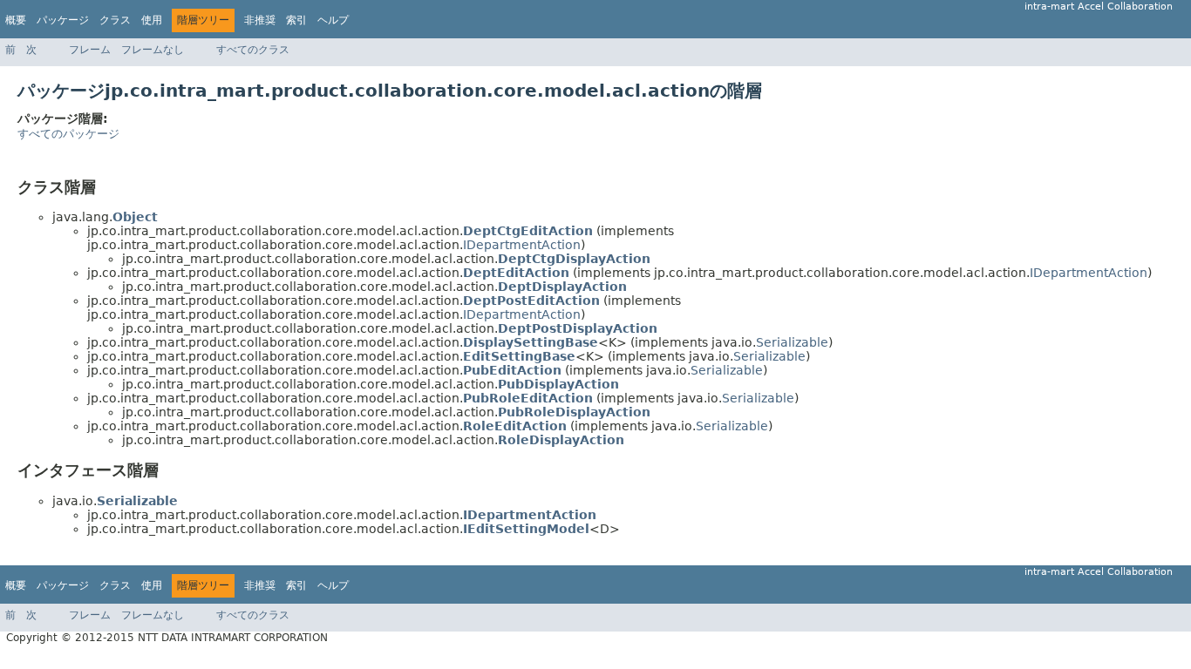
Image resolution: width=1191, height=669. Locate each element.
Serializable (792, 342)
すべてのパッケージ (68, 133)
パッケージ (63, 20)
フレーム (90, 50)
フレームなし (152, 50)
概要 (15, 20)
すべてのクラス (252, 50)
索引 (296, 20)
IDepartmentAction (522, 245)
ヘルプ (333, 20)
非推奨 (260, 20)
